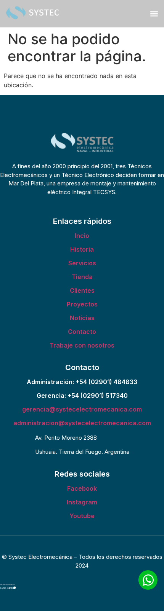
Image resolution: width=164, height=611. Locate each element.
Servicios (82, 263)
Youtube (82, 516)
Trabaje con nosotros (82, 345)
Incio (82, 235)
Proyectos (82, 304)
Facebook (82, 488)
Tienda (82, 277)
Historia (82, 249)
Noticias (82, 318)
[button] (154, 13)
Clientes (82, 290)
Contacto (82, 331)
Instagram (82, 502)
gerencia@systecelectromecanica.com (82, 409)
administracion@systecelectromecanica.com (82, 423)
